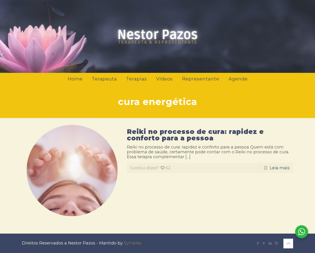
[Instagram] (276, 243)
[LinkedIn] (270, 243)
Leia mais (280, 167)
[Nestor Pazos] (157, 36)
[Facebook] (257, 243)
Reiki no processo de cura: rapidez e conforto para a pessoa (195, 135)
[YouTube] (264, 243)
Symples (133, 243)
